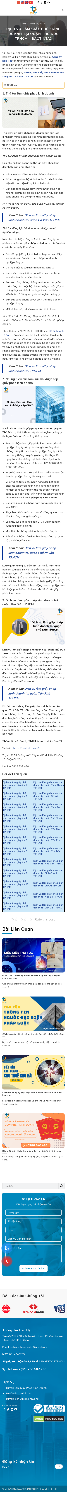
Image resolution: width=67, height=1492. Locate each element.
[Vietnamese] (31, 2)
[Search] (63, 10)
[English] (27, 2)
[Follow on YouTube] (49, 3)
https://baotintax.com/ (26, 748)
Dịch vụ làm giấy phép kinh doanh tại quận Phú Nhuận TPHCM (32, 552)
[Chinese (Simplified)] (19, 2)
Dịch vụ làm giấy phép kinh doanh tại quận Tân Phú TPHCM (32, 693)
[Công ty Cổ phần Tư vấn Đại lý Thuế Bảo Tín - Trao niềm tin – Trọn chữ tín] (33, 10)
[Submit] (61, 1186)
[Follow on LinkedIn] (45, 3)
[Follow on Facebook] (38, 3)
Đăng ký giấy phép (38, 23)
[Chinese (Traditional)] (23, 2)
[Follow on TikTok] (42, 3)
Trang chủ (25, 23)
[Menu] (4, 10)
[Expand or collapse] (61, 85)
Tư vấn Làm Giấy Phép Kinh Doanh (26, 1387)
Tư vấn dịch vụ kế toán (19, 1393)
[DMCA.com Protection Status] (49, 1418)
